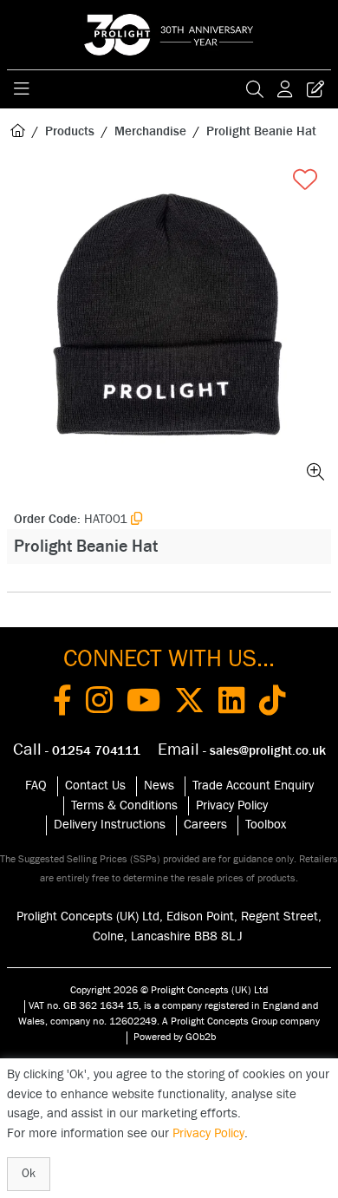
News (159, 785)
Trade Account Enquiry (253, 785)
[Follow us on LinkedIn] (231, 704)
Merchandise (150, 131)
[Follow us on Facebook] (62, 704)
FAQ (36, 785)
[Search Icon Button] (254, 89)
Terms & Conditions (124, 805)
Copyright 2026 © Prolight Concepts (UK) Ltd (169, 990)
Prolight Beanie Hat (261, 131)
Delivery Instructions (110, 824)
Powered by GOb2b (174, 1037)
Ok (29, 1174)
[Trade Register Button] (315, 89)
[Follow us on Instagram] (99, 704)
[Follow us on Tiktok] (272, 704)
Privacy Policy (232, 805)
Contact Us (95, 785)
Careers (205, 824)
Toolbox (265, 824)
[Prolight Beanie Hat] (169, 325)
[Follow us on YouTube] (143, 704)
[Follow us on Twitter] (189, 704)
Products (69, 131)
